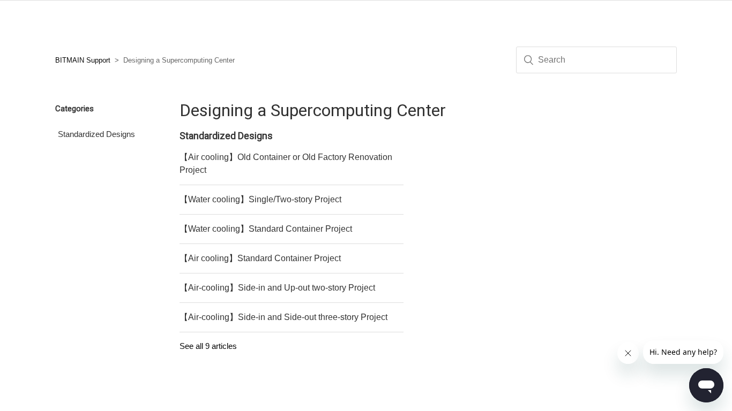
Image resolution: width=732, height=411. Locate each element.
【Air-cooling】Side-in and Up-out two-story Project (277, 287)
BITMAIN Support (82, 60)
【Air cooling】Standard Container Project (260, 258)
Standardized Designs (96, 134)
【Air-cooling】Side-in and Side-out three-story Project (283, 317)
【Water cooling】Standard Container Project (266, 228)
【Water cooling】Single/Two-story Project (260, 199)
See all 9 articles (208, 346)
